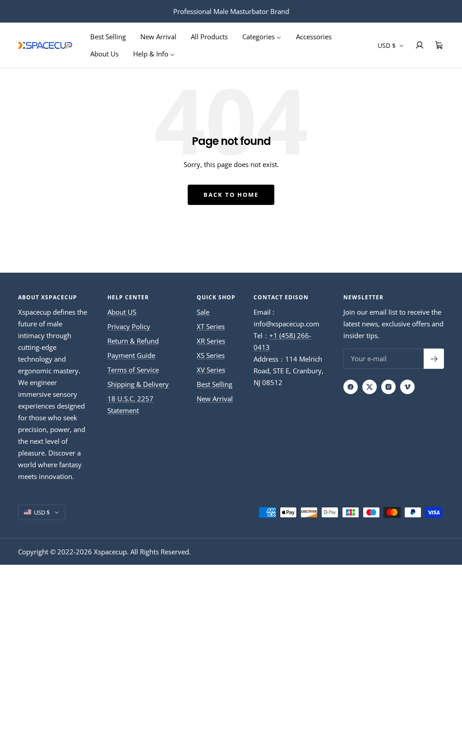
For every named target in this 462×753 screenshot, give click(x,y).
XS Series (211, 355)
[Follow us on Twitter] (369, 387)
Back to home (231, 195)
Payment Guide (131, 355)
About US (121, 311)
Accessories (314, 36)
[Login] (419, 45)
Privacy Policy (128, 326)
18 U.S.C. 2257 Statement (130, 404)
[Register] (434, 359)
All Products (209, 36)
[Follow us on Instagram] (388, 387)
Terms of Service (133, 369)
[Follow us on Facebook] (350, 387)
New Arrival (158, 36)
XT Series (211, 326)
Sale (203, 311)
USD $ (387, 45)
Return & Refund (133, 340)
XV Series (211, 369)
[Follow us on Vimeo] (407, 387)
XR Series (211, 340)
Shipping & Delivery (138, 384)
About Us (104, 53)
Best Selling (108, 36)
